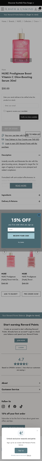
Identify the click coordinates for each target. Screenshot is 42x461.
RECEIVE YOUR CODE (21, 236)
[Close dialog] (39, 215)
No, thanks (21, 242)
